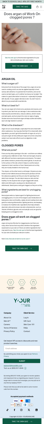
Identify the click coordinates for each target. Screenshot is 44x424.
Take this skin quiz (10, 58)
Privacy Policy (9, 331)
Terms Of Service (10, 328)
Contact (27, 331)
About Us (7, 318)
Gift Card (27, 321)
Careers (7, 324)
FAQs (26, 328)
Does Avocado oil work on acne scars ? (17, 239)
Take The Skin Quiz (20, 66)
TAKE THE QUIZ (22, 7)
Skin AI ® (7, 321)
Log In (26, 318)
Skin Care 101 (29, 324)
